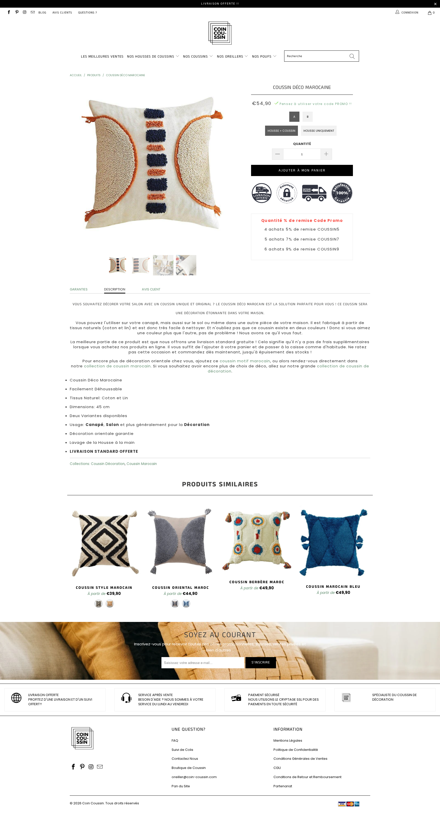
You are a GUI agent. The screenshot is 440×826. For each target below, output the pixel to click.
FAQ (175, 740)
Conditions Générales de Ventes (300, 758)
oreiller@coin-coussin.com (194, 777)
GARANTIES (79, 289)
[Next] (225, 165)
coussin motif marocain (245, 361)
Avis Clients (62, 12)
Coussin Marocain (142, 463)
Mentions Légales (287, 740)
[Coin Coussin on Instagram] (24, 12)
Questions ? (87, 12)
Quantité (302, 143)
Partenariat (282, 786)
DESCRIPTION (114, 289)
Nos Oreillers (230, 56)
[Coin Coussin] (220, 34)
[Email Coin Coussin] (32, 12)
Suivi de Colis (182, 749)
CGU (277, 767)
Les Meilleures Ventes (102, 56)
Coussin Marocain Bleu (333, 541)
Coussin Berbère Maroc (257, 539)
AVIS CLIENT (151, 289)
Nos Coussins (195, 56)
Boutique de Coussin (189, 767)
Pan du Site (181, 786)
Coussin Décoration (108, 463)
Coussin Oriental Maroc (180, 542)
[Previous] (79, 165)
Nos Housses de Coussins (150, 56)
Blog (42, 12)
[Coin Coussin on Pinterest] (16, 12)
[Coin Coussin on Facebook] (8, 12)
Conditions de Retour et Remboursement (307, 777)
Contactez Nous (185, 758)
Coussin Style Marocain (104, 542)
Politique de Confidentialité (295, 749)
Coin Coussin (93, 803)
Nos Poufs (261, 56)
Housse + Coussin (281, 131)
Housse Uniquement (319, 131)
